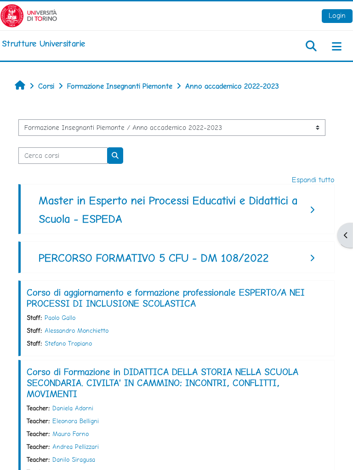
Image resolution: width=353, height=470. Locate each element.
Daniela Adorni (72, 408)
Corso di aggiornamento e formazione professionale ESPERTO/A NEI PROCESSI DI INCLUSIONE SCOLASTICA (166, 298)
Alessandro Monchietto (76, 330)
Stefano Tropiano (68, 343)
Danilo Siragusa (73, 459)
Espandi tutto (313, 179)
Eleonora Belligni (75, 421)
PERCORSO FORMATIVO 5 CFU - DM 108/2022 (154, 257)
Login (337, 15)
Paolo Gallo (60, 317)
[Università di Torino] (28, 15)
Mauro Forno (70, 434)
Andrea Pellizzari (75, 446)
